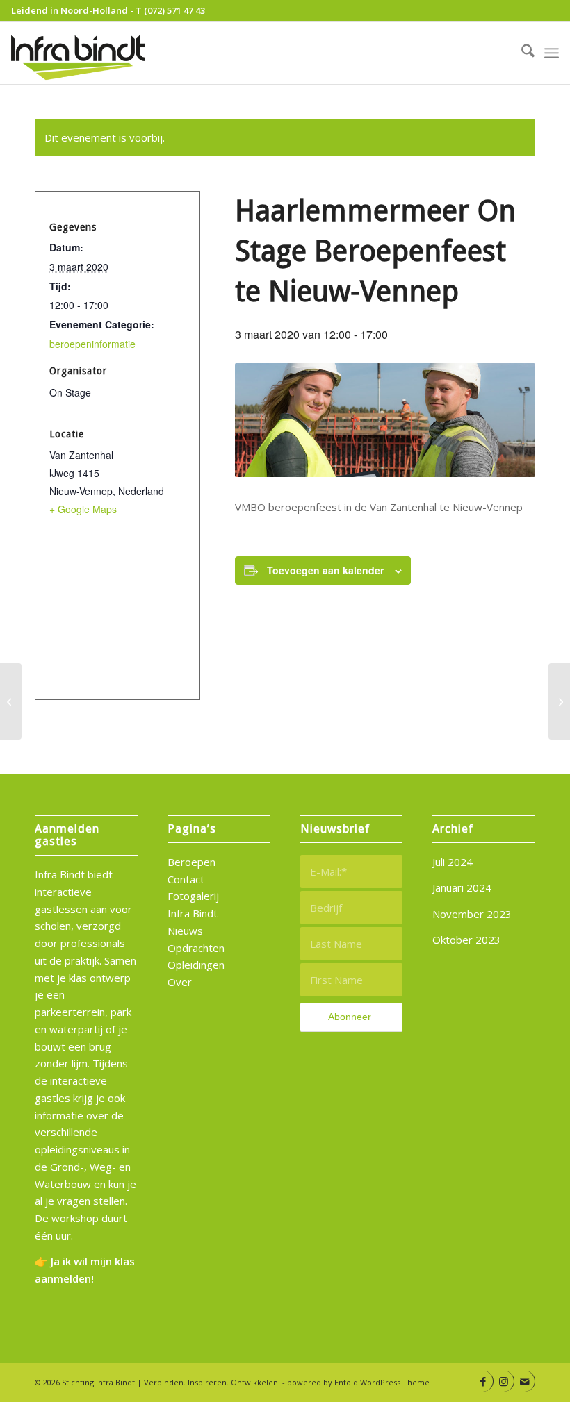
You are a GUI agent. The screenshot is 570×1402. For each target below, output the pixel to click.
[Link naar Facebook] (483, 1381)
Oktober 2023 (466, 939)
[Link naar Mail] (524, 1381)
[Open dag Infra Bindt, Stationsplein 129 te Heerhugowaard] (11, 701)
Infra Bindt (193, 913)
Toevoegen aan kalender (325, 570)
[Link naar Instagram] (504, 1381)
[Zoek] (521, 53)
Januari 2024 (461, 887)
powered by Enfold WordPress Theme (358, 1382)
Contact (186, 879)
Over (180, 982)
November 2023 (472, 914)
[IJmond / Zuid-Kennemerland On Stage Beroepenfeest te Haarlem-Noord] (559, 701)
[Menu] (551, 53)
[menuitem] (521, 53)
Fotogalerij (193, 896)
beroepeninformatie (92, 344)
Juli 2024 (452, 862)
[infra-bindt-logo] (79, 53)
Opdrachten (196, 948)
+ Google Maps (83, 509)
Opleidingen (196, 964)
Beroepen (191, 862)
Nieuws (185, 930)
